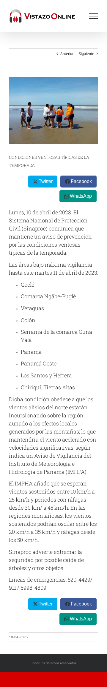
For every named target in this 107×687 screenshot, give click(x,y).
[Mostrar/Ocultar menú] (93, 16)
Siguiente (86, 53)
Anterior (66, 53)
